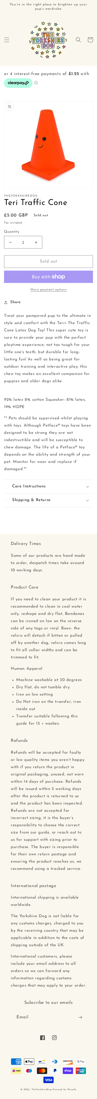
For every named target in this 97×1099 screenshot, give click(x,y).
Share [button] (15, 302)
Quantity (11, 231)
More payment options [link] (48, 289)
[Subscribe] (80, 1017)
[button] (7, 40)
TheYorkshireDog (42, 1090)
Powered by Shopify (65, 1090)
